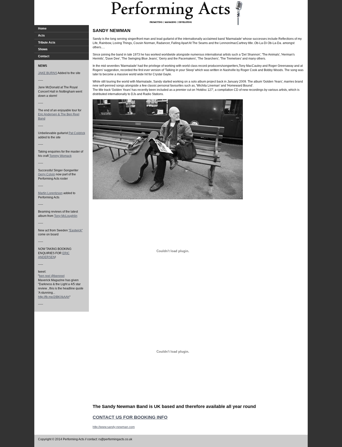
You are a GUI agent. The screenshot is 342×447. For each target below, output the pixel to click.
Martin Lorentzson (50, 193)
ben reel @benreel (52, 276)
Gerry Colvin (46, 174)
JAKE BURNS (47, 73)
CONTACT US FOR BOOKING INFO (130, 417)
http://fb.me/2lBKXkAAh (53, 297)
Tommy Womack (60, 156)
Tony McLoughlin (65, 216)
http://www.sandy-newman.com (114, 427)
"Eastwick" (76, 230)
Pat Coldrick (77, 133)
